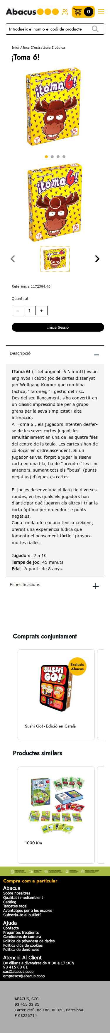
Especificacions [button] (55, 585)
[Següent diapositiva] (97, 259)
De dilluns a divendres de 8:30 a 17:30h (38, 963)
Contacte (11, 928)
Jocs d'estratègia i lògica (44, 47)
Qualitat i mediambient (23, 897)
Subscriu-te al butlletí (21, 915)
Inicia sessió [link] (58, 327)
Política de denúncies (21, 949)
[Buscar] (95, 29)
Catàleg (9, 902)
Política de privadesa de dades (29, 941)
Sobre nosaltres (16, 893)
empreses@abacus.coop (24, 976)
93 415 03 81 (15, 967)
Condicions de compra (22, 936)
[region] (55, 470)
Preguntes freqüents (21, 932)
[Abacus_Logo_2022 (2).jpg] (32, 12)
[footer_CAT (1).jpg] (55, 870)
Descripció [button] (55, 354)
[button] (12, 694)
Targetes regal (15, 906)
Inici (15, 47)
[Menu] (101, 11)
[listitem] (56, 694)
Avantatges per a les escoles (27, 910)
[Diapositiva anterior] (13, 259)
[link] (65, 12)
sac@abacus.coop (18, 971)
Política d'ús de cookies (23, 945)
